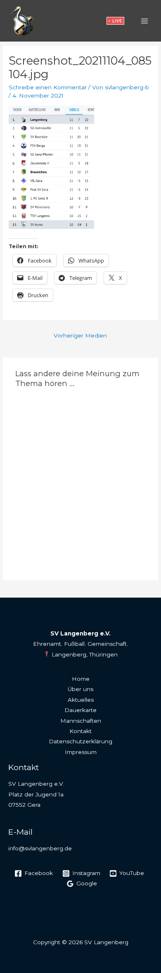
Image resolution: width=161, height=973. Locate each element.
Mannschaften (80, 720)
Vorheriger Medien (80, 335)
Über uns (80, 689)
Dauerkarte (80, 710)
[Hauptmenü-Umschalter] (145, 21)
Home (81, 678)
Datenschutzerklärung (80, 741)
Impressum (81, 752)
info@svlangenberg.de (40, 848)
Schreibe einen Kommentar (48, 87)
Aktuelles (81, 699)
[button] (115, 21)
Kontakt (80, 731)
